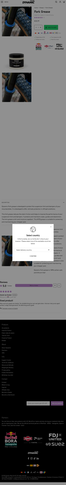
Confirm (33, 256)
